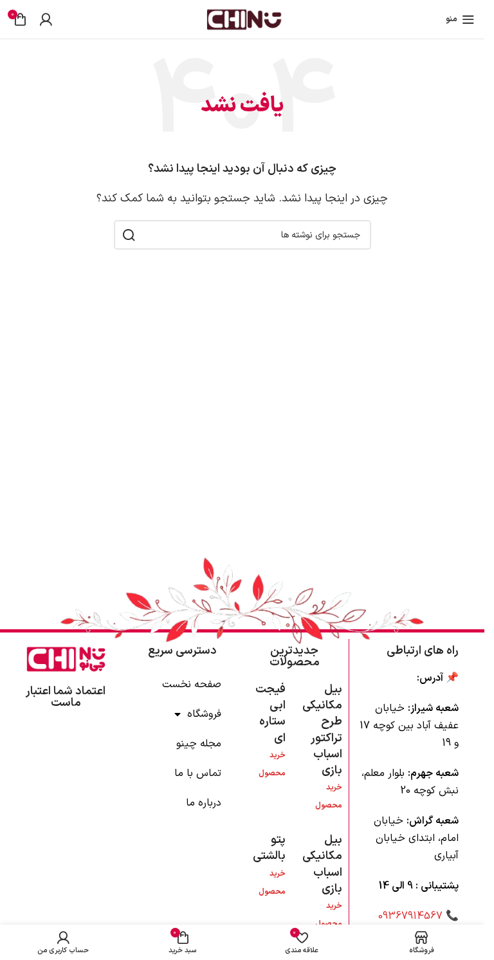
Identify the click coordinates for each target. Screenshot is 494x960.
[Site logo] (242, 18)
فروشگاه (204, 714)
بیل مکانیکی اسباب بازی (322, 864)
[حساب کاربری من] (46, 19)
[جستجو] (128, 235)
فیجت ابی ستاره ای (270, 714)
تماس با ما (197, 773)
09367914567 (410, 916)
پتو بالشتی (269, 848)
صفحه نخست (191, 684)
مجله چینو (198, 744)
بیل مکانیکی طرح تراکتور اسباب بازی (322, 730)
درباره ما (203, 803)
